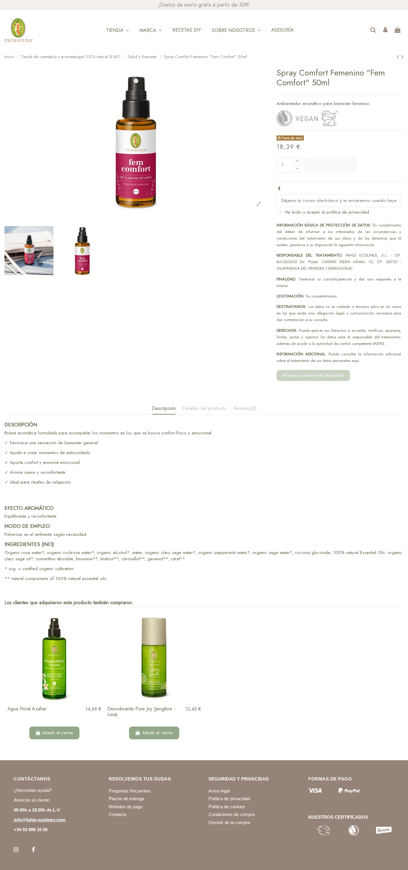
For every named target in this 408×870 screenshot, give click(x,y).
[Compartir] (279, 189)
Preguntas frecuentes (130, 790)
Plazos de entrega (126, 798)
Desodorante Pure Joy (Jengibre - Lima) (141, 711)
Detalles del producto (204, 408)
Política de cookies (226, 806)
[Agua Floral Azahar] (54, 657)
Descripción (164, 408)
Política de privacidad (229, 798)
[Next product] (402, 56)
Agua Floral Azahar (27, 708)
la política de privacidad (345, 212)
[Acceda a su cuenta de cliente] (385, 30)
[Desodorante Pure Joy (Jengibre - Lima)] (154, 657)
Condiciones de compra (231, 814)
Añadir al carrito (334, 165)
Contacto (117, 814)
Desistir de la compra (229, 822)
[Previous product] (399, 56)
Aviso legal (219, 790)
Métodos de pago (125, 806)
